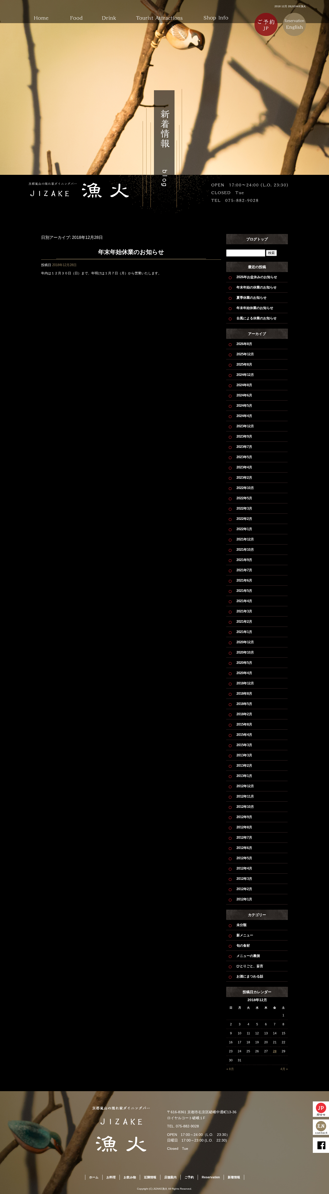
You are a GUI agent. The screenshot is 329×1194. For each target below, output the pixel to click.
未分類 (241, 925)
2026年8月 (244, 344)
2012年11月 (245, 796)
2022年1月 (244, 529)
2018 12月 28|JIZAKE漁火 (290, 6)
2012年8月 (244, 827)
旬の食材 (243, 945)
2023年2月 (244, 478)
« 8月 (230, 1069)
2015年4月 (244, 735)
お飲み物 (113, 14)
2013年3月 (244, 755)
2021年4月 (244, 601)
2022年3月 (244, 508)
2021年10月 (245, 549)
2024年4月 (244, 416)
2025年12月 (245, 354)
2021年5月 (244, 591)
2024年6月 (244, 395)
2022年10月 (245, 488)
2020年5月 (244, 663)
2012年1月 (244, 899)
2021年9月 (244, 560)
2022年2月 (244, 519)
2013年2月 (244, 765)
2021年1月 (244, 632)
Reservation (211, 1177)
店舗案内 (216, 14)
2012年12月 (245, 786)
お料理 (77, 14)
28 (275, 1051)
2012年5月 (244, 858)
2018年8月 (244, 693)
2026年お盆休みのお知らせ (256, 277)
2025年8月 (244, 364)
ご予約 (189, 1177)
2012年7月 (244, 837)
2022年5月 (244, 498)
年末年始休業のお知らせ (131, 252)
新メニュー (244, 935)
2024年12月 (245, 375)
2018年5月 (244, 704)
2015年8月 (244, 724)
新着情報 (234, 1177)
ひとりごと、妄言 (249, 966)
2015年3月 (244, 745)
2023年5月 (244, 457)
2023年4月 (244, 467)
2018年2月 (244, 714)
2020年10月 (245, 652)
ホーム (41, 14)
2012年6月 (244, 848)
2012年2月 (244, 889)
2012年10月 (245, 807)
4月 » (284, 1069)
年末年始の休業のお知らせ (256, 287)
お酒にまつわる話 (249, 976)
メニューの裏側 (248, 956)
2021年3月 (244, 611)
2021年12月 (245, 539)
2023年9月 (244, 436)
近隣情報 (159, 14)
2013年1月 (244, 776)
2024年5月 (244, 406)
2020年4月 (244, 673)
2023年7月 (244, 447)
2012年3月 (244, 879)
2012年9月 (244, 817)
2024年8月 (244, 385)
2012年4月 (244, 868)
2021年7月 (244, 570)
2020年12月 (245, 642)
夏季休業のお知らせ (251, 298)
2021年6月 (244, 580)
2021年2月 (244, 621)
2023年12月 (245, 426)
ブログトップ (257, 239)
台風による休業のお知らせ (256, 318)
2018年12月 (245, 683)
